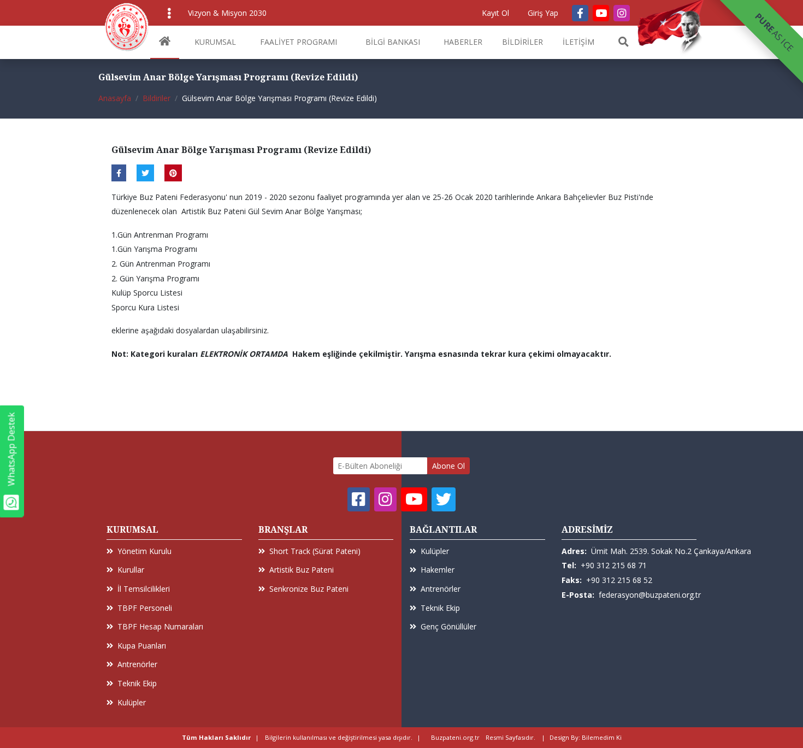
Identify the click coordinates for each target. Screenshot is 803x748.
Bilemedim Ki (602, 737)
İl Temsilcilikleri (143, 589)
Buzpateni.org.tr (455, 737)
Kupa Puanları (141, 645)
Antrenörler (137, 664)
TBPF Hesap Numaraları (160, 626)
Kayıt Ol (495, 13)
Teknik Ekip (137, 683)
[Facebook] (580, 13)
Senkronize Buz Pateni (309, 589)
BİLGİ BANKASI (392, 42)
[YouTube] (601, 13)
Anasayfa (114, 98)
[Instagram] (621, 13)
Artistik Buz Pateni (301, 569)
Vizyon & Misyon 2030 (227, 13)
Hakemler (437, 569)
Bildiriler (156, 98)
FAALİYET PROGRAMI (298, 42)
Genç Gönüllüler (448, 626)
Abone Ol (448, 466)
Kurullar (130, 569)
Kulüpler (131, 702)
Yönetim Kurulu (144, 551)
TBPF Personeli (144, 608)
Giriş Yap (543, 13)
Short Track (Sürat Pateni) (315, 551)
